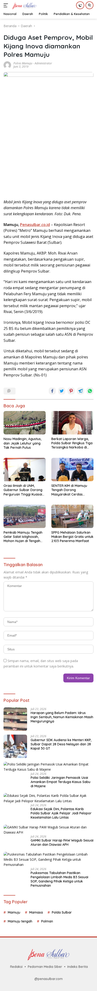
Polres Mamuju (22, 63)
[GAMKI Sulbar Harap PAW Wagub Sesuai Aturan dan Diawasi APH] (48, 830)
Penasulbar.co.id (35, 224)
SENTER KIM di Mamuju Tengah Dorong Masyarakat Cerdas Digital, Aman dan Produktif (69, 490)
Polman (47, 921)
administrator (43, 63)
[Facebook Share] (52, 390)
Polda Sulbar (62, 912)
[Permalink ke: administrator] (7, 64)
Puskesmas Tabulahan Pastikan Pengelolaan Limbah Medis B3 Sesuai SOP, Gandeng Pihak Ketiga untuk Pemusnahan (59, 879)
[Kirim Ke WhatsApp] (89, 390)
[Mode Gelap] (80, 5)
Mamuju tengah (20, 921)
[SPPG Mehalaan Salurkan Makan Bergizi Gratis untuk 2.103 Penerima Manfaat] (72, 516)
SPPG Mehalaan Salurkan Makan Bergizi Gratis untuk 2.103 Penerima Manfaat (72, 536)
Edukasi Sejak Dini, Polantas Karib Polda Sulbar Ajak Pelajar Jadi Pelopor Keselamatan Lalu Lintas (61, 813)
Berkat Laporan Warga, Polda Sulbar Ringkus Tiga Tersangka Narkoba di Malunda (72, 443)
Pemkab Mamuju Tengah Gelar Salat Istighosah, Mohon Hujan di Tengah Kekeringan (23, 536)
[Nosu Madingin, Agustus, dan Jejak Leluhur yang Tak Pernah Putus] (25, 423)
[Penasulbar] (23, 5)
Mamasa (36, 912)
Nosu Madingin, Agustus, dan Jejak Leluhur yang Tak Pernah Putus (22, 443)
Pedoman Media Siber (45, 967)
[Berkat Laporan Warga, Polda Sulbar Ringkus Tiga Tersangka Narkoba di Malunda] (72, 422)
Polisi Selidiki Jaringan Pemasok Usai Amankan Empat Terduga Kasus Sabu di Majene (60, 782)
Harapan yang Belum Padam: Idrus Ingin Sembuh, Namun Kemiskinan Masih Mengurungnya (62, 717)
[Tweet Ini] (61, 390)
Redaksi (16, 967)
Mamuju (14, 912)
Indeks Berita (77, 967)
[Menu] (7, 5)
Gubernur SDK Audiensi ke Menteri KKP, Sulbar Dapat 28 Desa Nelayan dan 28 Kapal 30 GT (61, 744)
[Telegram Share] (80, 390)
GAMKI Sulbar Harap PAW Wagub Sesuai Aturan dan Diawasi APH (62, 842)
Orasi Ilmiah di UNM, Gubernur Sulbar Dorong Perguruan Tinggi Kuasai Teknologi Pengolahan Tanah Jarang (23, 490)
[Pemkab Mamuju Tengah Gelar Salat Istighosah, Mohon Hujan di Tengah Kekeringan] (25, 516)
